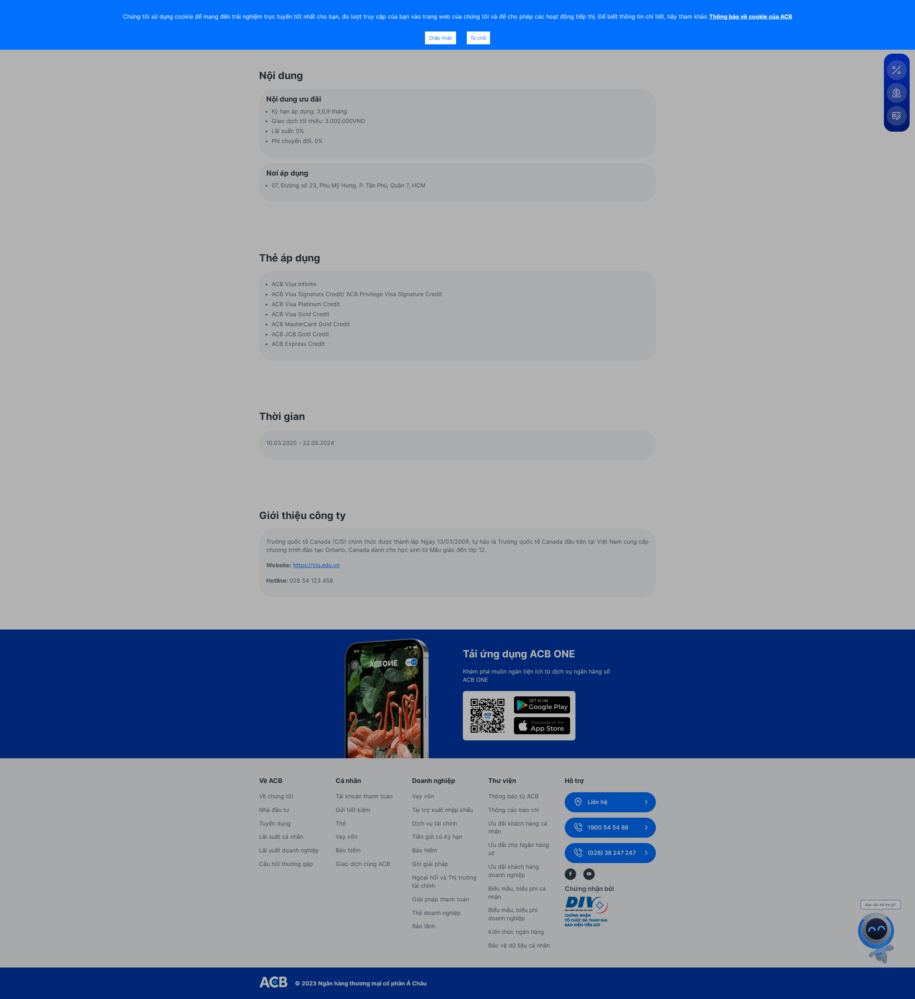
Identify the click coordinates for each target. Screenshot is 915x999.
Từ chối (478, 38)
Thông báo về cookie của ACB (750, 16)
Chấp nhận (440, 38)
